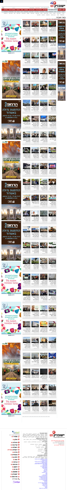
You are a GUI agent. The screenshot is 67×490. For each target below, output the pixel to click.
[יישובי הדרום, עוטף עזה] (57, 8)
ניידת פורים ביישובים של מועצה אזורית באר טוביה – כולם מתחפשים (52, 298)
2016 (26, 416)
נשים (22, 9)
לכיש (31, 439)
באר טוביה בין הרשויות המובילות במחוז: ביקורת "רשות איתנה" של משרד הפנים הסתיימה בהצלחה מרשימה (35, 110)
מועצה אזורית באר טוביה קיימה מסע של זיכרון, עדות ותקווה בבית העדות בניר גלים (26, 93)
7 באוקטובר (45, 471)
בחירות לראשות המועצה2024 (41, 438)
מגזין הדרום (31, 9)
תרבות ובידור (39, 9)
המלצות (42, 452)
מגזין (46, 446)
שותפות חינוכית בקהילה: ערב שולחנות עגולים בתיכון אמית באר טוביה (52, 409)
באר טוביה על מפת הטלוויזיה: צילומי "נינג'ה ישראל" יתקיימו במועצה (36, 77)
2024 (44, 416)
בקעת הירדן (42, 11)
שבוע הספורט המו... (35, 203)
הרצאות (25, 441)
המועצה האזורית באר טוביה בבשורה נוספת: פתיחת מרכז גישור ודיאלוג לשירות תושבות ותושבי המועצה (35, 315)
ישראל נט (45, 481)
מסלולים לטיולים (44, 467)
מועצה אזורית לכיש (44, 478)
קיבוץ (46, 474)
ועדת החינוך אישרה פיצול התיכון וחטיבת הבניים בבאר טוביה (53, 346)
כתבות (46, 441)
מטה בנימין (31, 11)
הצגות (43, 441)
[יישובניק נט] (57, 437)
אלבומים (40, 444)
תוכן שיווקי (45, 454)
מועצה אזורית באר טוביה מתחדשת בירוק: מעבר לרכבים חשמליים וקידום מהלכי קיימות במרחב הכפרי (44, 189)
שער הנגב (10, 13)
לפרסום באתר (31, 7)
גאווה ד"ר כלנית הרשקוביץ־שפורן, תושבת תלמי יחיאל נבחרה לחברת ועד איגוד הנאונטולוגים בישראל (43, 394)
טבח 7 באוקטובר (44, 472)
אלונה (41, 13)
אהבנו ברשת (30, 456)
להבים (63, 11)
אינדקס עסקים (37, 457)
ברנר (22, 11)
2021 (37, 416)
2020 (35, 416)
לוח (29, 457)
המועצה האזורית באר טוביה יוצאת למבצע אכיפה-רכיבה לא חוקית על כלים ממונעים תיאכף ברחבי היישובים (43, 94)
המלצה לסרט (45, 464)
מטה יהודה (26, 11)
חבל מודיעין (11, 11)
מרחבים (43, 14)
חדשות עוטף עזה (44, 475)
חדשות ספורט (40, 450)
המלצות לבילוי (12, 9)
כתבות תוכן (32, 444)
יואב (14, 13)
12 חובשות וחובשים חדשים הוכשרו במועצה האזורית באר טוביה (35, 30)
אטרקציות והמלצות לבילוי (42, 455)
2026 (49, 416)
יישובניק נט (63, 19)
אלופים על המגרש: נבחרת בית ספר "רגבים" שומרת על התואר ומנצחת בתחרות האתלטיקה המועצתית (26, 300)
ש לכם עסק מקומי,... (27, 124)
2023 (42, 416)
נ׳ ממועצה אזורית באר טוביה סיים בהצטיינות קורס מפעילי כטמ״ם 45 (35, 409)
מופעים (29, 441)
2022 (39, 416)
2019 (33, 416)
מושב (46, 473)
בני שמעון (5, 13)
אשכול (28, 13)
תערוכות (46, 442)
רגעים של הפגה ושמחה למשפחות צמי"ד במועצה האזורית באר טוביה (43, 267)
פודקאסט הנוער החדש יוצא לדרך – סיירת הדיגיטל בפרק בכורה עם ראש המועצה (26, 314)
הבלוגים (42, 457)
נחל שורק (48, 14)
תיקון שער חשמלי (44, 462)
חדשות (59, 9)
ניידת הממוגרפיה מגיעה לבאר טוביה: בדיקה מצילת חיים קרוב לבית (35, 45)
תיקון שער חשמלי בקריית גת (42, 482)
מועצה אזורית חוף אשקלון (43, 476)
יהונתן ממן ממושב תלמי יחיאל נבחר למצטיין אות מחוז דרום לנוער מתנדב (26, 140)
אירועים (36, 444)
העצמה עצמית (44, 466)
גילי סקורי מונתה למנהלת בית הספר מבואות (52, 44)
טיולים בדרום (45, 468)
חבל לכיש (18, 13)
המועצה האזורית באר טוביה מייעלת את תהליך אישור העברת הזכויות (26, 330)
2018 (30, 416)
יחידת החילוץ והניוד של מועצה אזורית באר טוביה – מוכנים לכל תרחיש (43, 377)
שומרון (54, 13)
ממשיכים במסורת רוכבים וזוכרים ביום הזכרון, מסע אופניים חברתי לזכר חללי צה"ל (43, 235)
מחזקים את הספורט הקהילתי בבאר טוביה (26, 376)
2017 (28, 416)
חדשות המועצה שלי (52, 9)
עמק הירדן (36, 11)
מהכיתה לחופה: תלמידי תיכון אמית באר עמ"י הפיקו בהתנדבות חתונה (52, 188)
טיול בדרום (45, 470)
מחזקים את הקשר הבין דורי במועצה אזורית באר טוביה (35, 376)
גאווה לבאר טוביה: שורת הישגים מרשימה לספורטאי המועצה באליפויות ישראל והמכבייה (52, 78)
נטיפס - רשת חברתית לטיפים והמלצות (41, 461)
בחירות (6, 9)
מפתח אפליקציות (40, 455)
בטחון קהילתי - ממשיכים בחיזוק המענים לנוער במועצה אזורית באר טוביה (44, 172)
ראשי (64, 9)
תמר (55, 11)
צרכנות (18, 9)
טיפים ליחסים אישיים (43, 466)
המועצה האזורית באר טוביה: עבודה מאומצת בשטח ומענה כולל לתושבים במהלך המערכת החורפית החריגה (26, 363)
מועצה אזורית (45, 474)
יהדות (46, 457)
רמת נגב (59, 11)
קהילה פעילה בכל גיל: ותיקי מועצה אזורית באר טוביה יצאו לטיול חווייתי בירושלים (43, 203)
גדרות (51, 13)
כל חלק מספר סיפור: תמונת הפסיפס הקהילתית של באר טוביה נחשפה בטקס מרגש (27, 62)
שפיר (58, 14)
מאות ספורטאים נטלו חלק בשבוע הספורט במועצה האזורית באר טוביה (26, 156)
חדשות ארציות (40, 449)
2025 (46, 416)
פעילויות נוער (45, 444)
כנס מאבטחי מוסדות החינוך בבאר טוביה (53, 265)
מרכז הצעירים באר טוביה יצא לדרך (53, 139)
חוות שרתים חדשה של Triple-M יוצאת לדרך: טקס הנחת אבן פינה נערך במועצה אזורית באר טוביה (35, 236)
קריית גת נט (45, 485)
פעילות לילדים (34, 441)
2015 (23, 416)
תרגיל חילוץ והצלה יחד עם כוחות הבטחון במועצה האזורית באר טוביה (44, 283)
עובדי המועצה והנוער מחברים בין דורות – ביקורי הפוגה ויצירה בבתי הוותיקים (26, 267)
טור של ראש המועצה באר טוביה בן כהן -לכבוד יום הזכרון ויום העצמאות (35, 219)
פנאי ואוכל (32, 457)
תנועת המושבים (44, 460)
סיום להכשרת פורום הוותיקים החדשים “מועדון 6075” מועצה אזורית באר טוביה (43, 156)
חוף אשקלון (62, 14)
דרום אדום (45, 455)
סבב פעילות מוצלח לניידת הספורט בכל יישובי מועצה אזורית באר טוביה (35, 267)
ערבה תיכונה (53, 14)
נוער (46, 443)
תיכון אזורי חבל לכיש (43, 459)
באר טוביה (23, 13)
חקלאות (26, 9)
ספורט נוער (45, 450)
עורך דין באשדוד (44, 485)
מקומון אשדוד (45, 480)
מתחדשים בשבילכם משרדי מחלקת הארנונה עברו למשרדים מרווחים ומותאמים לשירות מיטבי (43, 363)
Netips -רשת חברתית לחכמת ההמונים (41, 463)
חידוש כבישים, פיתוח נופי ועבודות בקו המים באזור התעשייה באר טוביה (26, 109)
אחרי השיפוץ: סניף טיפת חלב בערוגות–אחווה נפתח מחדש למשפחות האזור (44, 30)
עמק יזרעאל (46, 13)
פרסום (46, 487)
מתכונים (42, 447)
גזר (15, 11)
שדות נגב (38, 14)
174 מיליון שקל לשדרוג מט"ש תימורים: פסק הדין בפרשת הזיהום (27, 45)
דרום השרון (59, 13)
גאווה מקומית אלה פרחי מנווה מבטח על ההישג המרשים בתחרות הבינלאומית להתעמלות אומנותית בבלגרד (52, 173)
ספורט (46, 450)
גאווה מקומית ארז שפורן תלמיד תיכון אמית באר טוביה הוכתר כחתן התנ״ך (43, 346)
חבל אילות (51, 11)
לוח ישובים (45, 445)
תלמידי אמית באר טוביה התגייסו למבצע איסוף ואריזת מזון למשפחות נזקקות (43, 409)
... (55, 46)
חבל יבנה (6, 11)
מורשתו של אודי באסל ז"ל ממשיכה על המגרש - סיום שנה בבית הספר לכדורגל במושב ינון (52, 94)
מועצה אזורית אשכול (43, 477)
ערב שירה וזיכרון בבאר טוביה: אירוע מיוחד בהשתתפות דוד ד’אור (52, 235)
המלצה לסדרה (44, 465)
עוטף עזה (45, 9)
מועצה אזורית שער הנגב (43, 479)
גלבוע (47, 11)
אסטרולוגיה (38, 447)
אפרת (63, 13)
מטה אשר (37, 13)
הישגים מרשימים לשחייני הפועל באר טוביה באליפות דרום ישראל (35, 298)
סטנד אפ (39, 441)
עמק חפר (32, 13)
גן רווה (18, 11)
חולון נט (45, 486)
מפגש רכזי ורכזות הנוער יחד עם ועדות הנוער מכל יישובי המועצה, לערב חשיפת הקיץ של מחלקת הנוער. (35, 126)
